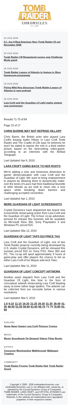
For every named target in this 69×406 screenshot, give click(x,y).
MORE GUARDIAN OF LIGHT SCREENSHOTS (33, 204)
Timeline (9, 353)
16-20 (25, 303)
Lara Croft (32, 326)
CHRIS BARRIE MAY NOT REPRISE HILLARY (33, 131)
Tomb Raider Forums (16, 366)
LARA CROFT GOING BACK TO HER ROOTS (32, 166)
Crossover (10, 350)
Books (58, 338)
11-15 (18, 303)
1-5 (6, 303)
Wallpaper (52, 350)
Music (7, 338)
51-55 (18, 306)
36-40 (57, 303)
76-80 (57, 306)
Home (7, 326)
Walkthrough (39, 350)
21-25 (33, 303)
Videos (43, 338)
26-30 (41, 303)
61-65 (34, 306)
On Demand (32, 338)
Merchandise (23, 350)
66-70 (41, 306)
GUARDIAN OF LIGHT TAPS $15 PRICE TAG (32, 236)
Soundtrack (18, 338)
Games (22, 326)
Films (51, 338)
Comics (53, 326)
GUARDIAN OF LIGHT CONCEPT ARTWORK (32, 271)
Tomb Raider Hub (38, 366)
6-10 (11, 303)
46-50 (11, 306)
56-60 (26, 306)
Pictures (43, 326)
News (14, 326)
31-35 (49, 303)
